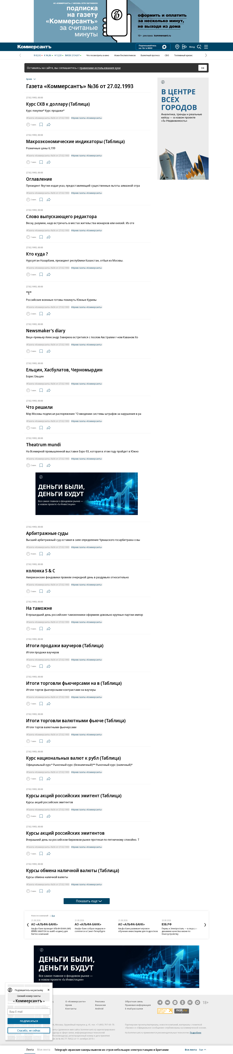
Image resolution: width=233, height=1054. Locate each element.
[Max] (197, 1002)
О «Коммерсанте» (75, 1001)
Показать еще (87, 901)
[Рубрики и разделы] (206, 46)
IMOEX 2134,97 (72, 55)
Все (53, 915)
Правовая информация (138, 1005)
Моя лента (43, 1049)
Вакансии (100, 1005)
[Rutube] (190, 1002)
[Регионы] (177, 46)
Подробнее (195, 1032)
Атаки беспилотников (125, 55)
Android (99, 1008)
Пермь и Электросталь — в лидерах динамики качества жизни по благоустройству (179, 931)
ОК (202, 68)
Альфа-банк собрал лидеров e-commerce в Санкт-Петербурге (90, 930)
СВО (167, 55)
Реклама (100, 1001)
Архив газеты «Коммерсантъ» (87, 117)
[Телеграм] (160, 1002)
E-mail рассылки (134, 1008)
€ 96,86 (47, 55)
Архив (68, 1005)
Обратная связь (134, 1001)
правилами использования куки (100, 68)
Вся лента (191, 1049)
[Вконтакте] (167, 1002)
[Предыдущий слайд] (27, 924)
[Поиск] (199, 46)
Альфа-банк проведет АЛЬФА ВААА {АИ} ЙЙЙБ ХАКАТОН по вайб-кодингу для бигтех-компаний (51, 931)
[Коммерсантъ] (34, 46)
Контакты (70, 1008)
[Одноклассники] (182, 1002)
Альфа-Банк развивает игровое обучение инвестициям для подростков (138, 930)
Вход (192, 46)
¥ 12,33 (58, 55)
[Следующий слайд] (205, 924)
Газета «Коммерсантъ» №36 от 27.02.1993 (48, 117)
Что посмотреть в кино (97, 55)
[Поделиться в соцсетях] (49, 124)
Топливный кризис (183, 55)
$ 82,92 (37, 55)
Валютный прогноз (150, 55)
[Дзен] (175, 1002)
